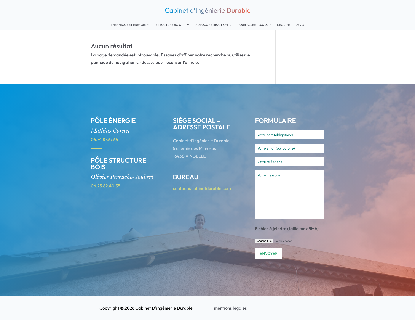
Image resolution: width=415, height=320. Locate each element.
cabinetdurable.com (211, 188)
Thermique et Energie (128, 25)
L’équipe (283, 25)
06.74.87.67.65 (104, 139)
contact (180, 188)
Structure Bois (170, 25)
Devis (299, 25)
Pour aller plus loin (254, 25)
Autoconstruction (211, 25)
